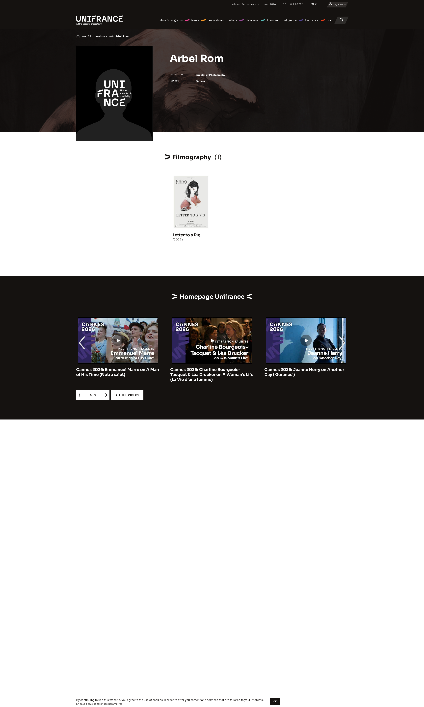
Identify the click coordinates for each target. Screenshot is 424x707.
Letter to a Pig (186, 235)
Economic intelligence (282, 20)
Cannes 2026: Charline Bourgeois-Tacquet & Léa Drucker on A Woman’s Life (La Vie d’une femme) (117, 374)
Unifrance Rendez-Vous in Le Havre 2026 (253, 4)
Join (330, 20)
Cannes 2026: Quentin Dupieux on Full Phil (303, 372)
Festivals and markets (222, 20)
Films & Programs (171, 20)
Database (252, 20)
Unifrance (311, 20)
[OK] (275, 701)
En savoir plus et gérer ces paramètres (99, 703)
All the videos (127, 395)
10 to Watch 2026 (293, 4)
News (195, 20)
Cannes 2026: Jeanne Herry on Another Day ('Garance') (210, 372)
